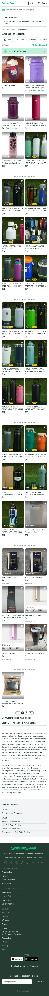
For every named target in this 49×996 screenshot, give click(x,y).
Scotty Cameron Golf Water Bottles (16, 832)
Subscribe (40, 982)
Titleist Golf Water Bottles (12, 829)
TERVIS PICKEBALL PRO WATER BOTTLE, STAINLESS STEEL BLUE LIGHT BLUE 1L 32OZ (12, 531)
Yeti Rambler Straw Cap (10, 577)
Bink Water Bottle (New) (33, 615)
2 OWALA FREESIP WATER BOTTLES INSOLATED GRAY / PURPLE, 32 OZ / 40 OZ (12, 285)
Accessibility (7, 938)
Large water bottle (8, 85)
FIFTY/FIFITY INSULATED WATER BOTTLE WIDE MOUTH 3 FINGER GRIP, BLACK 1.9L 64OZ (35, 408)
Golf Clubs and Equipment (12, 813)
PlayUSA (28, 156)
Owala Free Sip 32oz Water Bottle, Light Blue (34, 531)
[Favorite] (22, 58)
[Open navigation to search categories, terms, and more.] (3, 9)
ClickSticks (6, 611)
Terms (4, 924)
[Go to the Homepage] (8, 3)
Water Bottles (22, 29)
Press (4, 942)
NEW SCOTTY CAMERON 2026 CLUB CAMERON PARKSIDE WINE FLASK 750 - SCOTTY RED (13, 617)
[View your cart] (38, 3)
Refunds (5, 876)
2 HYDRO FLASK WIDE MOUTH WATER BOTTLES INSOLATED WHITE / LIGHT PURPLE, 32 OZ (12, 333)
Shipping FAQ (7, 872)
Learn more (37, 857)
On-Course (11, 29)
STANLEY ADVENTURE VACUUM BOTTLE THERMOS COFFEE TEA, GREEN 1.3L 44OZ (36, 493)
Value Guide (6, 892)
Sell (31, 3)
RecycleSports (30, 525)
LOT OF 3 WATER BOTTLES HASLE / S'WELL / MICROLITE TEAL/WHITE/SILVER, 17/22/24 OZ (35, 162)
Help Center (6, 883)
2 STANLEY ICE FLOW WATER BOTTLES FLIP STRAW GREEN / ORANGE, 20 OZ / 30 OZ (35, 456)
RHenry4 (28, 649)
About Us (5, 913)
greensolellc (30, 81)
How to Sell (6, 896)
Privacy (5, 928)
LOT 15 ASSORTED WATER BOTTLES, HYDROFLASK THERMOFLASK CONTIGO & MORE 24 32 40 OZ (35, 247)
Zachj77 (5, 81)
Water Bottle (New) (8, 653)
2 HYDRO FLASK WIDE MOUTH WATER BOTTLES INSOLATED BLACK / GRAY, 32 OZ (12, 210)
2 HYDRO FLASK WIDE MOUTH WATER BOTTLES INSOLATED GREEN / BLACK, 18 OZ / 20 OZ (36, 333)
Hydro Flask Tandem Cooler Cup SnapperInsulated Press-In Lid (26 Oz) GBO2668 (36, 124)
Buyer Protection (8, 880)
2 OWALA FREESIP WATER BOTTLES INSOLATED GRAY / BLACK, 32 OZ (12, 456)
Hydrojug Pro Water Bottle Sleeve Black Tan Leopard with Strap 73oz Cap (13, 702)
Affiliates (5, 920)
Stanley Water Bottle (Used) (35, 653)
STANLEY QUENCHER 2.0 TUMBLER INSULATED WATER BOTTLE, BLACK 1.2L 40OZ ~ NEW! (12, 493)
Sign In (44, 3)
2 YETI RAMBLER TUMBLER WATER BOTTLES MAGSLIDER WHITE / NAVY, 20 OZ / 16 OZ (12, 370)
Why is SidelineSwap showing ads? (24, 176)
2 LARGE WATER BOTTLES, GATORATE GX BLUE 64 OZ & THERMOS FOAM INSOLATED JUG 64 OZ (35, 285)
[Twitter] (22, 862)
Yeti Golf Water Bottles (11, 822)
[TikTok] (27, 862)
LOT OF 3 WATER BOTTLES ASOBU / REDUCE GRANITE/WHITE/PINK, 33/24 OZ (12, 247)
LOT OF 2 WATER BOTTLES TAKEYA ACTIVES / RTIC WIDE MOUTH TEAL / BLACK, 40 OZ (35, 370)
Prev (17, 713)
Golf (3, 29)
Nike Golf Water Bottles (11, 825)
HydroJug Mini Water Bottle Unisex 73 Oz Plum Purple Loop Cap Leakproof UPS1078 (12, 124)
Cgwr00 (28, 611)
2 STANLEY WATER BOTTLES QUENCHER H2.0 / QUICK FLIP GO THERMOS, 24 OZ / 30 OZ (35, 210)
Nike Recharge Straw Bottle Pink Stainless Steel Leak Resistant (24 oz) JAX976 (12, 162)
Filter (9, 40)
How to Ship (7, 900)
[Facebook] (11, 862)
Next (31, 713)
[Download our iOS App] (17, 959)
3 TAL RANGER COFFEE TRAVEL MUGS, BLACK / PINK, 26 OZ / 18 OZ (12, 408)
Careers (5, 916)
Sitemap (5, 946)
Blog (3, 949)
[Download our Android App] (31, 959)
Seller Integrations (9, 904)
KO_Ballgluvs (7, 573)
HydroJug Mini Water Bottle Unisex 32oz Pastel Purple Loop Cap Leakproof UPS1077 (35, 87)
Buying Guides (37, 862)
